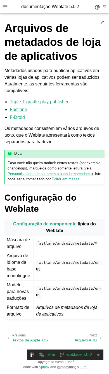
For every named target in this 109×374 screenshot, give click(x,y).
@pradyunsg (67, 367)
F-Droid (17, 117)
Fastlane (18, 109)
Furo (83, 367)
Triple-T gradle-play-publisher (39, 101)
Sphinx (44, 367)
